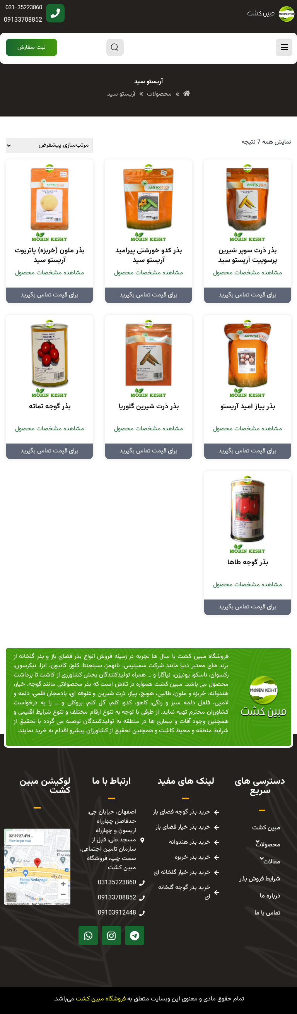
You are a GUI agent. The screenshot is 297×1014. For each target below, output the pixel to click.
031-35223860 (23, 7)
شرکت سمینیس (144, 666)
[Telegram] (134, 935)
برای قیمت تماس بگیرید (247, 295)
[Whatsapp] (88, 935)
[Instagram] (111, 935)
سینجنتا (92, 666)
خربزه (199, 694)
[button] (31, 47)
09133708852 (23, 20)
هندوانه (219, 694)
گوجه (35, 684)
